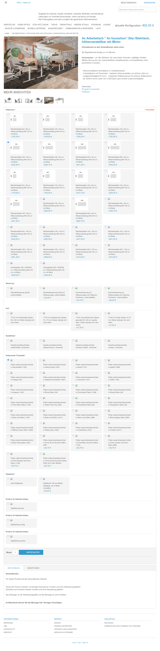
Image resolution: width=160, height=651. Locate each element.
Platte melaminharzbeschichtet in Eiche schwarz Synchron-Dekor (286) (119, 444)
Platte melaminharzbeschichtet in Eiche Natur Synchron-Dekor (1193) (87, 444)
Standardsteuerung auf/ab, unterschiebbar (20, 293)
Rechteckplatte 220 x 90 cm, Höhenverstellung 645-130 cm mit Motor (119, 207)
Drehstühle (66, 24)
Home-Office (24, 24)
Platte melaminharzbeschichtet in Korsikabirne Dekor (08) (87, 403)
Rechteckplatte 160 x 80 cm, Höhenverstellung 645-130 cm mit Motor (21, 161)
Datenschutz (9, 629)
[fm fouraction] (8, 100)
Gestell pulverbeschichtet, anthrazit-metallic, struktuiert (86, 346)
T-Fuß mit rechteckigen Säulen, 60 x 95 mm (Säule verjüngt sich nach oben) (22, 319)
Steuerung (10, 283)
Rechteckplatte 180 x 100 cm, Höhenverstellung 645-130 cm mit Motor (54, 253)
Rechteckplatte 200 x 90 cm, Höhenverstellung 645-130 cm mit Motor (86, 217)
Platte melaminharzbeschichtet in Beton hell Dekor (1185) (22, 416)
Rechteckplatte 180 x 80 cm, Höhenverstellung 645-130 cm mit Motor (54, 161)
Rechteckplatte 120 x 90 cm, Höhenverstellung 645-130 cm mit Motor (86, 189)
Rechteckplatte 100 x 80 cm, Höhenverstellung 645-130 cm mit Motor (54, 133)
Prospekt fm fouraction (91, 89)
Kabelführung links (17, 508)
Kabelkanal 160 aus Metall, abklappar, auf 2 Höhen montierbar (53, 487)
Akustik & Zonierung (15, 28)
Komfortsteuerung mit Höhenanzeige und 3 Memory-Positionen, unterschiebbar (86, 296)
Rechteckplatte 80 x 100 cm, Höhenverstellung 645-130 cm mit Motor (21, 235)
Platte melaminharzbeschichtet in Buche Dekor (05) (54, 390)
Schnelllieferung (37, 28)
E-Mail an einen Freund (10, 559)
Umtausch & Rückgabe (63, 632)
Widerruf (8, 632)
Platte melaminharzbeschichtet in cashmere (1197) (87, 378)
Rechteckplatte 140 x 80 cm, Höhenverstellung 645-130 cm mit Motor (119, 133)
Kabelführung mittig (18, 524)
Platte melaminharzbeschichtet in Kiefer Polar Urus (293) (54, 403)
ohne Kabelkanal (17, 483)
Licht (98, 28)
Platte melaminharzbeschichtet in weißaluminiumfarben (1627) (54, 378)
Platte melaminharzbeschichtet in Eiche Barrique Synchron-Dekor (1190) (22, 462)
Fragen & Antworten (63, 626)
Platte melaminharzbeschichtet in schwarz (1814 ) (119, 428)
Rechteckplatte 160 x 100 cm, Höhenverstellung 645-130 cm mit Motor (21, 253)
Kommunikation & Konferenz (79, 28)
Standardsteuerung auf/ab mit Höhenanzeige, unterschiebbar (54, 295)
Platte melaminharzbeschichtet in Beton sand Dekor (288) (87, 416)
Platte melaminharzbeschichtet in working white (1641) (54, 365)
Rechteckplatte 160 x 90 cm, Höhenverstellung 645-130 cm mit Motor (21, 217)
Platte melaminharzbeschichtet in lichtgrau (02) (22, 378)
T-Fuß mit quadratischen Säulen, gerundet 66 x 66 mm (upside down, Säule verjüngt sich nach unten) (87, 322)
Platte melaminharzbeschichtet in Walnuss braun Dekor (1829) (22, 428)
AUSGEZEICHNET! (55, 28)
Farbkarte (86, 91)
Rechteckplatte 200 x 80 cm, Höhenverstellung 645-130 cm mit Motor (86, 161)
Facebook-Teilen (15, 559)
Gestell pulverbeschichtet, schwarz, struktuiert (117, 346)
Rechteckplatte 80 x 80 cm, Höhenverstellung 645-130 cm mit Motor (21, 133)
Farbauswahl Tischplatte (15, 355)
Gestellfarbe (11, 336)
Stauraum (96, 24)
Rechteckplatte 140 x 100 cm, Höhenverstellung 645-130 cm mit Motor (119, 235)
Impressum (8, 623)
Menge (9, 552)
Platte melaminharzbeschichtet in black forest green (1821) (22, 441)
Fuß (7, 308)
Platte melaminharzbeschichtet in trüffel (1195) (119, 378)
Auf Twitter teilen (20, 559)
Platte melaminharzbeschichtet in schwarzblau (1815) (87, 428)
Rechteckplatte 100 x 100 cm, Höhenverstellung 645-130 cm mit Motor (54, 235)
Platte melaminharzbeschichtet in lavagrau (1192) (22, 390)
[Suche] (153, 9)
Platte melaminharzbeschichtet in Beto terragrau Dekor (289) (119, 416)
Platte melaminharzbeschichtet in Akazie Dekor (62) (119, 390)
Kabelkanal (10, 474)
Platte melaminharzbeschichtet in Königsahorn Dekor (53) (119, 403)
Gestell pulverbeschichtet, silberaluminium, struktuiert (53, 346)
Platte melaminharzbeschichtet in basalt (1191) (87, 365)
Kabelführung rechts (18, 541)
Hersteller (9, 24)
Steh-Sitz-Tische (40, 24)
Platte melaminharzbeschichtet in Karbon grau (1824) (54, 428)
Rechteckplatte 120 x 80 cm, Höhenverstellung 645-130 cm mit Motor (86, 133)
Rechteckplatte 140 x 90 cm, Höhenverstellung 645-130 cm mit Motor (119, 189)
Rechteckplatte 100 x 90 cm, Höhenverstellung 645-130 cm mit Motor (54, 189)
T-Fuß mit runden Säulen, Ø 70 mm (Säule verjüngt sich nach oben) (119, 321)
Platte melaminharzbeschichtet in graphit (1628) (119, 365)
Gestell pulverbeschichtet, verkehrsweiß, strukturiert (20, 346)
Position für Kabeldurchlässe (17, 499)
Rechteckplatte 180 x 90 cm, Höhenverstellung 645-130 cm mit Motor (54, 207)
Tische (54, 24)
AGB (5, 626)
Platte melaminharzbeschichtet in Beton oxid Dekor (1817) (54, 416)
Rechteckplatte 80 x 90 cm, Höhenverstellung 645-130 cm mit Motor (21, 189)
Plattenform (10, 109)
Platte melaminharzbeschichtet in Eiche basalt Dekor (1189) (87, 390)
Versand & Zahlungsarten (65, 629)
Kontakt (57, 623)
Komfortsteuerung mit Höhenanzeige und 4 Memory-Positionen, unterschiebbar (119, 296)
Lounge (106, 24)
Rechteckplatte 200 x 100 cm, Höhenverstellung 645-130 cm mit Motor (87, 253)
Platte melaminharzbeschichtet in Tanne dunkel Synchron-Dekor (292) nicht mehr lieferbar (55, 462)
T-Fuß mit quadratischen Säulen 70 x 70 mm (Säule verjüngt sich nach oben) (55, 319)
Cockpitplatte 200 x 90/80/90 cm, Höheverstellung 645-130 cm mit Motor (53, 271)
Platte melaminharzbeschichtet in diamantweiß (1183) (22, 365)
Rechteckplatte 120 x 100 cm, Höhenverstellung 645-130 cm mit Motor (87, 235)
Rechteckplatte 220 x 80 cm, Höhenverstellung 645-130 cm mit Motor (119, 161)
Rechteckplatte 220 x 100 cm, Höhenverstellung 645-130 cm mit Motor (119, 253)
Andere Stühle (81, 24)
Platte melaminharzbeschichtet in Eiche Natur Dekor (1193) (22, 403)
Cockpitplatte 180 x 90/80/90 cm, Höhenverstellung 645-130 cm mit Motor (22, 271)
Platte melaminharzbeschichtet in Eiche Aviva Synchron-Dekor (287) (54, 444)
